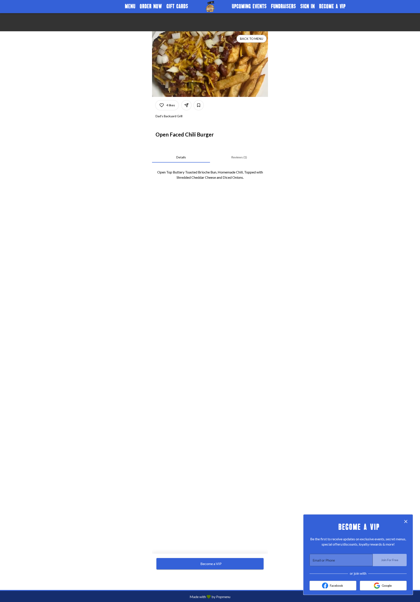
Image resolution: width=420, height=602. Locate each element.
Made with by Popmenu (116, 596)
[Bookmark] (198, 105)
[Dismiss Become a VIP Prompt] (406, 521)
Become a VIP (332, 6)
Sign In (307, 6)
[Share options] (186, 105)
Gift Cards (177, 6)
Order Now (151, 6)
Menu (130, 6)
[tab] (181, 157)
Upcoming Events (249, 6)
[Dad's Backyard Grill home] (210, 6)
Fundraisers (283, 6)
